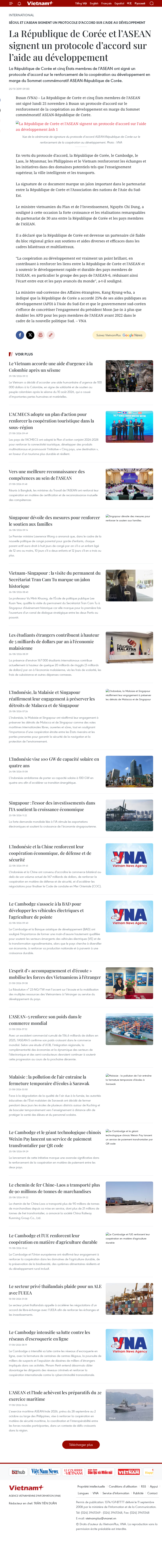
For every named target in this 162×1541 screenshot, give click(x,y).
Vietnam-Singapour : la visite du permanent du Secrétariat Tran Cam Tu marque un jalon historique (55, 579)
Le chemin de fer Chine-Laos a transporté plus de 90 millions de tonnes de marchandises (54, 1188)
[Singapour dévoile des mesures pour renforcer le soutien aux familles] (129, 530)
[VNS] (25, 1472)
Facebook (20, 335)
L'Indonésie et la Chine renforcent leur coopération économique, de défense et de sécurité (50, 853)
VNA (96, 1493)
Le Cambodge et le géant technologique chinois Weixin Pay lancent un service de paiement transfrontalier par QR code (55, 1138)
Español (119, 3)
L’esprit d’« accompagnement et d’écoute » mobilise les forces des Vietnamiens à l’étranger (55, 974)
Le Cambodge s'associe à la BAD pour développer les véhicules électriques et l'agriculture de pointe (46, 910)
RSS (143, 1486)
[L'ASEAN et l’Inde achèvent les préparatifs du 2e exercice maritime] (129, 1405)
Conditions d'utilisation (123, 1486)
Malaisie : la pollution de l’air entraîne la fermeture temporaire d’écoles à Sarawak (49, 1080)
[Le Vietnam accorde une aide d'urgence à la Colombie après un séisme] (129, 376)
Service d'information (116, 1493)
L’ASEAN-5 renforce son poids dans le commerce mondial (45, 1020)
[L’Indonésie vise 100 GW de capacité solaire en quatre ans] (129, 771)
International (21, 15)
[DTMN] (80, 1472)
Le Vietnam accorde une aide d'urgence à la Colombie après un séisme (51, 366)
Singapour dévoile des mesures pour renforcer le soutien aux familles (54, 520)
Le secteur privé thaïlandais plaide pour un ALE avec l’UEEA (55, 1289)
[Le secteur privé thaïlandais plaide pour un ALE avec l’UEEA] (129, 1299)
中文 (129, 3)
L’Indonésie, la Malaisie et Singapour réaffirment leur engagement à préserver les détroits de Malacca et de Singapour (52, 698)
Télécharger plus (81, 1444)
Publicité (138, 1493)
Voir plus (24, 354)
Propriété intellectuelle (91, 1486)
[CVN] (53, 1472)
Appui (154, 1486)
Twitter (30, 335)
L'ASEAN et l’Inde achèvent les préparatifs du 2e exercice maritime (55, 1395)
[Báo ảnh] (109, 1472)
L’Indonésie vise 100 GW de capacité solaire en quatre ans (54, 762)
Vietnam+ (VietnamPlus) (40, 3)
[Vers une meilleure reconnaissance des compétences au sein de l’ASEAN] (129, 484)
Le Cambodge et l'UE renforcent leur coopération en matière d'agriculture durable (53, 1238)
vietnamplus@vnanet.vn (101, 1518)
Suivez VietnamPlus (108, 335)
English (94, 3)
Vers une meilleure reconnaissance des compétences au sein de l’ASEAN (47, 474)
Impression (40, 335)
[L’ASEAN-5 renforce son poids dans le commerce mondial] (129, 1029)
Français (106, 3)
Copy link (51, 335)
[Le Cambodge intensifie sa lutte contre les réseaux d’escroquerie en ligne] (129, 1345)
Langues (83, 1493)
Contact (152, 1493)
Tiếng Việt (81, 3)
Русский (140, 3)
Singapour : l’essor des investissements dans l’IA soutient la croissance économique (52, 806)
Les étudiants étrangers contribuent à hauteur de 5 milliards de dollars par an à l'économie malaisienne (54, 641)
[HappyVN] (135, 1472)
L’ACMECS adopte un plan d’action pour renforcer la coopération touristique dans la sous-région (51, 420)
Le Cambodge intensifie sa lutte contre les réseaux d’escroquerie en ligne (49, 1335)
